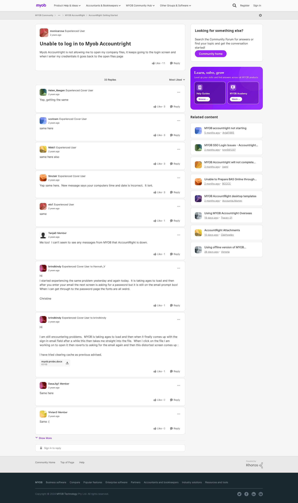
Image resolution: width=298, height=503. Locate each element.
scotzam (53, 118)
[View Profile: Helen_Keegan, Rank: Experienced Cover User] (43, 92)
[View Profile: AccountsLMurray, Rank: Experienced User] (198, 198)
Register (245, 5)
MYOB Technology (67, 493)
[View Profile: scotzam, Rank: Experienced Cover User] (43, 120)
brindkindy (54, 266)
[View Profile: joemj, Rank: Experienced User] (198, 164)
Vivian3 (52, 412)
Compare (75, 482)
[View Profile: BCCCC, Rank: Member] (198, 181)
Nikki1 (51, 147)
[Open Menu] (260, 15)
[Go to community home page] (41, 5)
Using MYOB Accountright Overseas (228, 213)
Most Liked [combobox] (177, 79)
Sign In (257, 5)
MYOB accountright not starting (225, 128)
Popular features (92, 482)
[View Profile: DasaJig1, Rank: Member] (43, 385)
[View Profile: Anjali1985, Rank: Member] (198, 130)
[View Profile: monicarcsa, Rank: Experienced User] (44, 32)
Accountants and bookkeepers (161, 482)
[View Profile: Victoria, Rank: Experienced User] (198, 249)
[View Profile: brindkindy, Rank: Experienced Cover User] (43, 268)
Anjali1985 (228, 132)
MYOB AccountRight (75, 15)
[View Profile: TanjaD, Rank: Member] (43, 235)
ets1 (50, 204)
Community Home (45, 462)
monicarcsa (57, 30)
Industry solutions (192, 482)
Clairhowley (227, 234)
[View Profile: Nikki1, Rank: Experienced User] (43, 149)
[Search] (234, 5)
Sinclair (52, 176)
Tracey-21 (226, 217)
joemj (225, 166)
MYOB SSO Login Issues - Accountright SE (230, 145)
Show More (45, 438)
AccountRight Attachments (222, 230)
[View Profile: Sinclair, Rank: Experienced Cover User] (43, 177)
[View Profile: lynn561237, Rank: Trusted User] (198, 147)
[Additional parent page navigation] (59, 15)
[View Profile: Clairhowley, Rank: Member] (198, 232)
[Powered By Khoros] (254, 464)
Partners (135, 482)
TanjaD (52, 233)
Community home (210, 53)
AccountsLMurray (232, 200)
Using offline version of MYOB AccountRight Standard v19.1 (224, 247)
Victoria (225, 251)
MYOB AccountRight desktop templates (230, 196)
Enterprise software (116, 482)
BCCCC (226, 183)
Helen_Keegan (56, 90)
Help (82, 462)
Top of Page (67, 462)
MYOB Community (44, 15)
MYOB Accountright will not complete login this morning (229, 162)
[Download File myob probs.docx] (67, 362)
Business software (56, 482)
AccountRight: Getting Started (103, 15)
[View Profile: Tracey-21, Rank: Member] (198, 215)
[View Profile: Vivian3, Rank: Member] (43, 414)
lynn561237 (229, 149)
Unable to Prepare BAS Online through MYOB (229, 179)
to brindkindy (98, 317)
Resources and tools (216, 482)
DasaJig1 (53, 383)
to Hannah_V (97, 266)
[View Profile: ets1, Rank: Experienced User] (43, 206)
